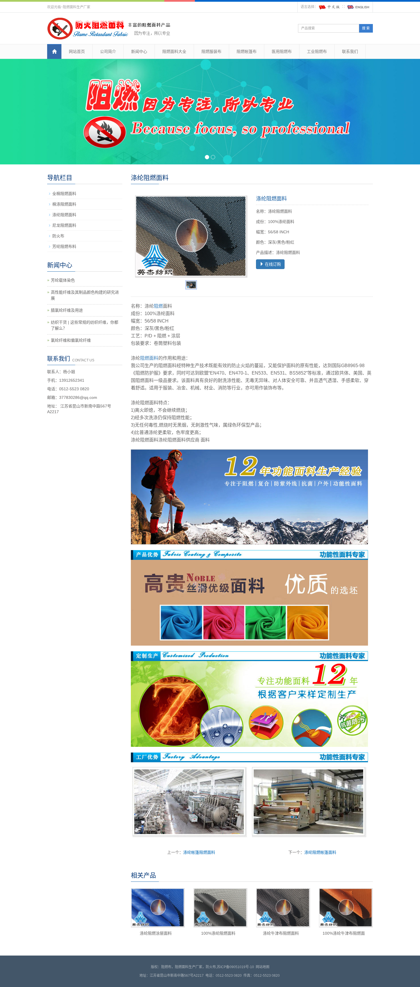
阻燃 (158, 306)
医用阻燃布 (282, 51)
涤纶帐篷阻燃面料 (199, 852)
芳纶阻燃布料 (64, 246)
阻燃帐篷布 (247, 51)
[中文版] (330, 7)
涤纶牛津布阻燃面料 (281, 933)
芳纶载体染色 (63, 280)
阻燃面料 (149, 358)
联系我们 (350, 51)
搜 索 (366, 28)
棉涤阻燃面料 (64, 204)
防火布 (58, 236)
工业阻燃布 (317, 51)
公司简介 (108, 51)
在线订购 (272, 264)
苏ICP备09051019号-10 (235, 967)
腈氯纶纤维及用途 (67, 310)
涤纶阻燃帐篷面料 (320, 852)
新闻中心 (139, 51)
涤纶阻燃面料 (64, 214)
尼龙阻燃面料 (64, 225)
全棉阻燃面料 (64, 193)
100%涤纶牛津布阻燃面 (344, 933)
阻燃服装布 (211, 51)
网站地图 (262, 967)
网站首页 (77, 51)
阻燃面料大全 (174, 51)
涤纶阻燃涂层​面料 (156, 933)
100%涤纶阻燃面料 (218, 933)
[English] (358, 7)
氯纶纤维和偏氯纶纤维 (71, 340)
